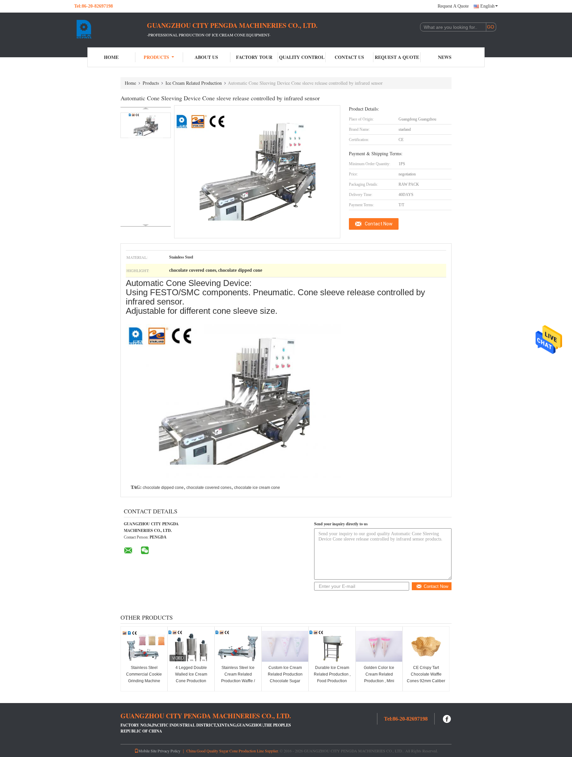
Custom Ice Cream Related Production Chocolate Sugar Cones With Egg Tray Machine (285, 680)
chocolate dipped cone (163, 487)
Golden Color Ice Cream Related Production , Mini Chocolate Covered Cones (379, 680)
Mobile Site (147, 750)
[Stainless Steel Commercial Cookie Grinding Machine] (144, 646)
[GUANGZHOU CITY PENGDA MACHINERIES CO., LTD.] (110, 29)
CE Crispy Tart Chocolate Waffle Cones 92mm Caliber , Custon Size (426, 677)
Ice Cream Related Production (194, 83)
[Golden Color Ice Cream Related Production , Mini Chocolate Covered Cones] (379, 646)
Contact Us (349, 57)
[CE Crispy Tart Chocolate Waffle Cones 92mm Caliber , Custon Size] (426, 646)
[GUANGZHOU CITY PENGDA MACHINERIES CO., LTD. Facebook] (447, 718)
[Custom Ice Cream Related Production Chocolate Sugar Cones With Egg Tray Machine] (285, 646)
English (487, 6)
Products (156, 57)
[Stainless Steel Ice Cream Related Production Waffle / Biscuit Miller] (238, 646)
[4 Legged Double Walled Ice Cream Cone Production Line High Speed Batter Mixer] (191, 646)
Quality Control (301, 57)
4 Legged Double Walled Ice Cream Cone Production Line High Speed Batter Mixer (191, 680)
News (445, 57)
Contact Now (379, 223)
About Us (206, 57)
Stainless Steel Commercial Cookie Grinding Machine (144, 674)
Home (111, 57)
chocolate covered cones (208, 487)
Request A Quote (453, 6)
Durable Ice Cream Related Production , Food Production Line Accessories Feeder (332, 680)
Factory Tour (254, 57)
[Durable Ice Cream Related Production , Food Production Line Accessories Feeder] (332, 646)
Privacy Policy (169, 750)
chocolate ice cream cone (257, 487)
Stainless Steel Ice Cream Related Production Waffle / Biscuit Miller (238, 677)
